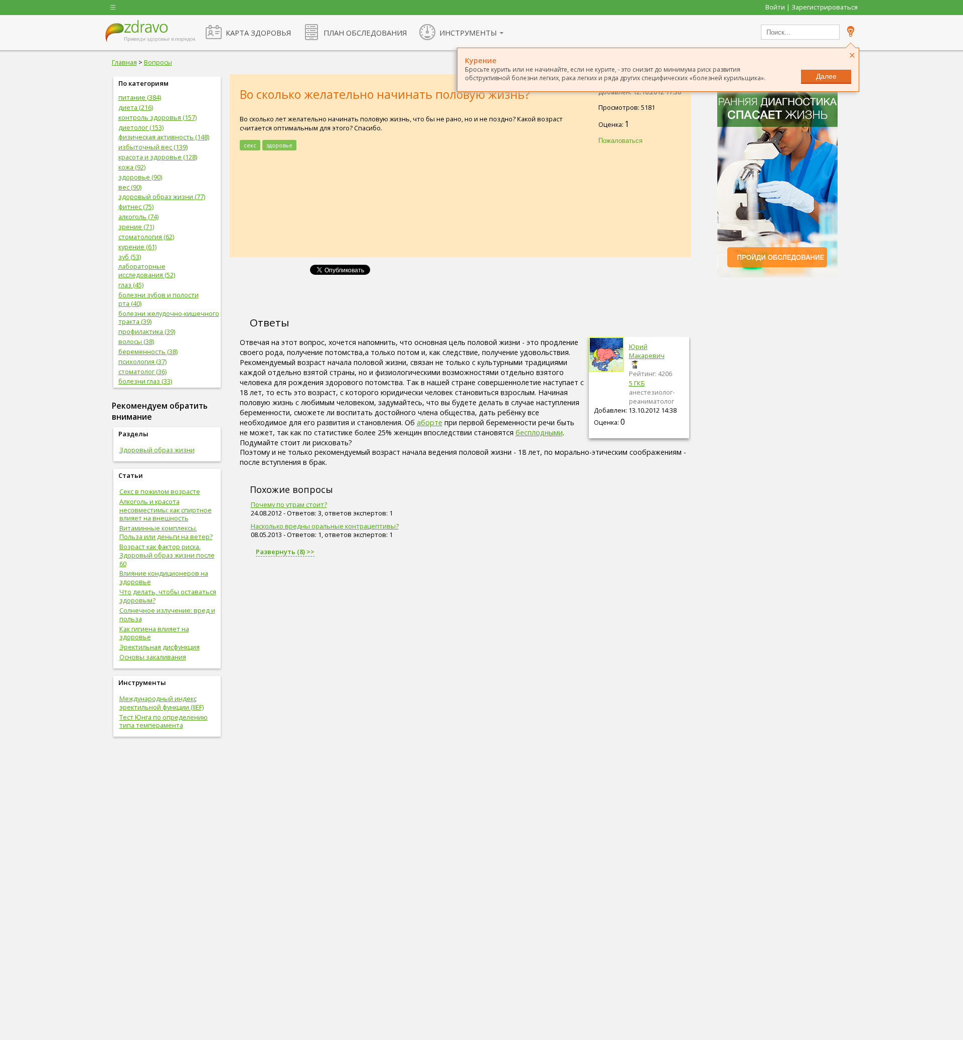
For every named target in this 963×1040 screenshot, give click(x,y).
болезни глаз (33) (145, 381)
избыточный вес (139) (153, 146)
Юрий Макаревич (647, 351)
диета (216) (135, 107)
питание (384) (139, 97)
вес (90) (129, 187)
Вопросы (158, 62)
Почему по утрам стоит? (289, 504)
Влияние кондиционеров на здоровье (163, 577)
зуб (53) (129, 256)
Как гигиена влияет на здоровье (154, 633)
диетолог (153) (141, 127)
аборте (429, 422)
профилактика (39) (146, 331)
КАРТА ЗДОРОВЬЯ (258, 33)
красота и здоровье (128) (157, 156)
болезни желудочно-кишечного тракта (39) (168, 317)
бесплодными (539, 432)
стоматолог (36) (142, 371)
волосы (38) (136, 341)
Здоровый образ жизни (157, 449)
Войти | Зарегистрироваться (811, 7)
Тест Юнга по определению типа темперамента (163, 721)
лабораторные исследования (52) (146, 270)
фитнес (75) (135, 206)
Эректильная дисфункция (159, 646)
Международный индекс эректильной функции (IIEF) (161, 703)
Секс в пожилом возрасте (159, 491)
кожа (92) (131, 166)
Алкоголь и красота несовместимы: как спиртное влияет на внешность (165, 510)
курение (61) (137, 246)
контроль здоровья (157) (157, 117)
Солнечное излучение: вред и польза (167, 614)
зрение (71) (136, 226)
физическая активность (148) (163, 136)
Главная (124, 62)
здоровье (279, 145)
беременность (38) (148, 351)
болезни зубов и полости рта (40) (158, 299)
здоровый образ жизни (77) (161, 196)
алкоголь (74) (138, 216)
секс (250, 145)
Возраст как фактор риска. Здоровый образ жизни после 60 (167, 555)
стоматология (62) (146, 236)
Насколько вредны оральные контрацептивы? (325, 526)
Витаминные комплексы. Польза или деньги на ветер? (166, 532)
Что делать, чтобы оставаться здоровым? (167, 596)
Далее (826, 76)
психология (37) (142, 361)
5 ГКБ (637, 383)
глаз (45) (130, 284)
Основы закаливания (152, 656)
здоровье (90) (140, 177)
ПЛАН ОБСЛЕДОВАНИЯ (365, 33)
